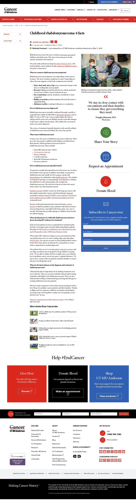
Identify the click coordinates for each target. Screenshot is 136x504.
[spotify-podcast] (104, 460)
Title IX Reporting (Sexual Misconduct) (59, 460)
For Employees (57, 451)
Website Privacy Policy (19, 473)
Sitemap (76, 442)
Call (114, 433)
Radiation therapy (36, 191)
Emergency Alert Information (71, 473)
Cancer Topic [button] (8, 41)
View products (108, 396)
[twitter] (104, 451)
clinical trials (34, 241)
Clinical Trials (60, 10)
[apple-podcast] (101, 460)
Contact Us (91, 10)
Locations (76, 434)
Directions (76, 438)
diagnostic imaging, (64, 115)
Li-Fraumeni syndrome (42, 152)
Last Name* (87, 239)
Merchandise (57, 455)
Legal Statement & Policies (37, 473)
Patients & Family (8, 19)
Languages (113, 10)
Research (100, 19)
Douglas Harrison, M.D (63, 64)
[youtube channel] (108, 451)
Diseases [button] (6, 34)
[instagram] (112, 451)
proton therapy (62, 195)
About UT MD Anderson (58, 431)
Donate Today (127, 2)
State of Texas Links (89, 473)
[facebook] (101, 451)
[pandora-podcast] (112, 460)
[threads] (123, 451)
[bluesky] (120, 451)
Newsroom (56, 444)
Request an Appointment (109, 2)
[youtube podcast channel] (108, 460)
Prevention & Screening (33, 19)
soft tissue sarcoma (67, 55)
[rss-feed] (120, 460)
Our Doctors (102, 10)
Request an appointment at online (47, 300)
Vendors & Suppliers (117, 473)
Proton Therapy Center (59, 232)
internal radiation (61, 198)
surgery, (59, 175)
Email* (85, 224)
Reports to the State (54, 473)
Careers (80, 10)
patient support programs (63, 249)
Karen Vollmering (41, 42)
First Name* (87, 232)
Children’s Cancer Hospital (54, 229)
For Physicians (81, 19)
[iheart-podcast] (116, 460)
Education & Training (121, 19)
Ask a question (112, 440)
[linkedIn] (116, 451)
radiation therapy (61, 177)
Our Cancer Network (103, 473)
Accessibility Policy (80, 452)
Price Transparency (59, 465)
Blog (54, 440)
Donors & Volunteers (59, 19)
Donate (25, 391)
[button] (51, 41)
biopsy (53, 117)
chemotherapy (35, 177)
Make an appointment (68, 391)
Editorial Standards (59, 448)
